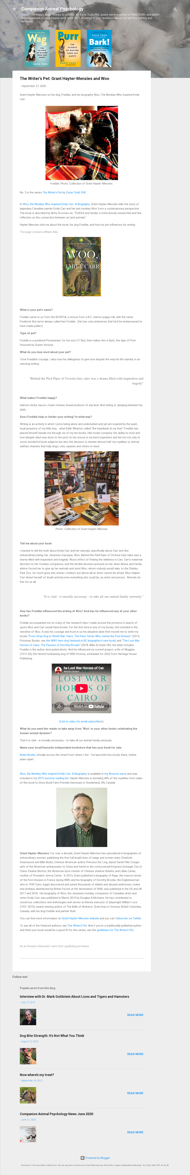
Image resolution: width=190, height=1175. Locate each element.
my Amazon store (115, 773)
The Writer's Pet (52, 192)
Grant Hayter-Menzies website (80, 918)
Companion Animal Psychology (52, 8)
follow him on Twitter (128, 918)
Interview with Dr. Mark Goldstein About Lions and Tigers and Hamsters (74, 996)
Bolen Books (27, 755)
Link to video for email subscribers (81, 721)
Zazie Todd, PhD (76, 192)
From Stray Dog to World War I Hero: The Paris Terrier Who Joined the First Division (79, 636)
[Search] (175, 10)
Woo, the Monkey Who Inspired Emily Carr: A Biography (56, 204)
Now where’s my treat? (37, 1075)
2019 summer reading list (53, 778)
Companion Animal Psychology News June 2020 (56, 1114)
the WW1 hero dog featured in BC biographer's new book (80, 640)
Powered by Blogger (97, 1158)
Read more (135, 1015)
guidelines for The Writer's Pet (115, 930)
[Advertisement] (166, 85)
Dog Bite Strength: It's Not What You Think (52, 1036)
